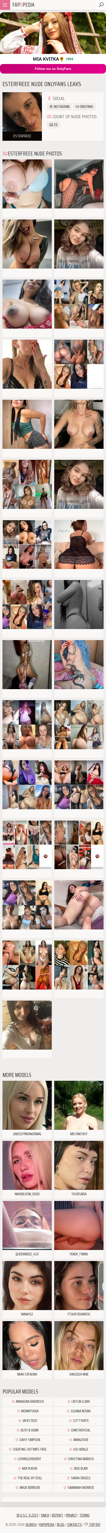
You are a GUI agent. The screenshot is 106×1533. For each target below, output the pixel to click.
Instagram (61, 107)
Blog (60, 1524)
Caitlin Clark (80, 1401)
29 (55, 125)
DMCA (45, 1515)
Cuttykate (80, 1421)
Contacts (74, 1524)
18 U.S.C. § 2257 (27, 1515)
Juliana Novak (80, 1411)
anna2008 (80, 1440)
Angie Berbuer (29, 1488)
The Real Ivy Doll (29, 1478)
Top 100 (94, 1524)
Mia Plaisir (29, 1468)
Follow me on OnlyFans (53, 69)
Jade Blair (80, 1468)
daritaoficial (80, 1430)
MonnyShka (29, 1411)
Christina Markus (80, 1459)
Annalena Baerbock (29, 1401)
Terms (85, 1515)
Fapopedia (46, 1524)
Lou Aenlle (80, 1449)
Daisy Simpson (29, 1440)
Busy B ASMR (29, 1430)
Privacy (71, 1515)
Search (30, 1524)
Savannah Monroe (80, 1488)
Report (57, 1515)
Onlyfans (86, 107)
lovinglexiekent (29, 1459)
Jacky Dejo (29, 1421)
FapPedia (23, 4)
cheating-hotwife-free (29, 1449)
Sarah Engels (80, 1478)
